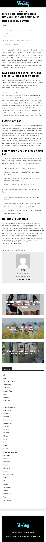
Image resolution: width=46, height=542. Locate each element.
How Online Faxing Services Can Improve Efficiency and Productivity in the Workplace (23, 304)
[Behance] (17, 279)
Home (21, 11)
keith (23, 250)
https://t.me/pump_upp (23, 273)
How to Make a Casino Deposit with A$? (18, 40)
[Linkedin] (23, 279)
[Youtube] (29, 279)
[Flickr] (20, 279)
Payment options (10, 37)
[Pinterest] (26, 279)
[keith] (19, 250)
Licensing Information (12, 44)
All (25, 11)
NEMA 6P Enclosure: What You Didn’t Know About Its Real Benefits (23, 352)
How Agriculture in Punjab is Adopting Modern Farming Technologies (23, 328)
